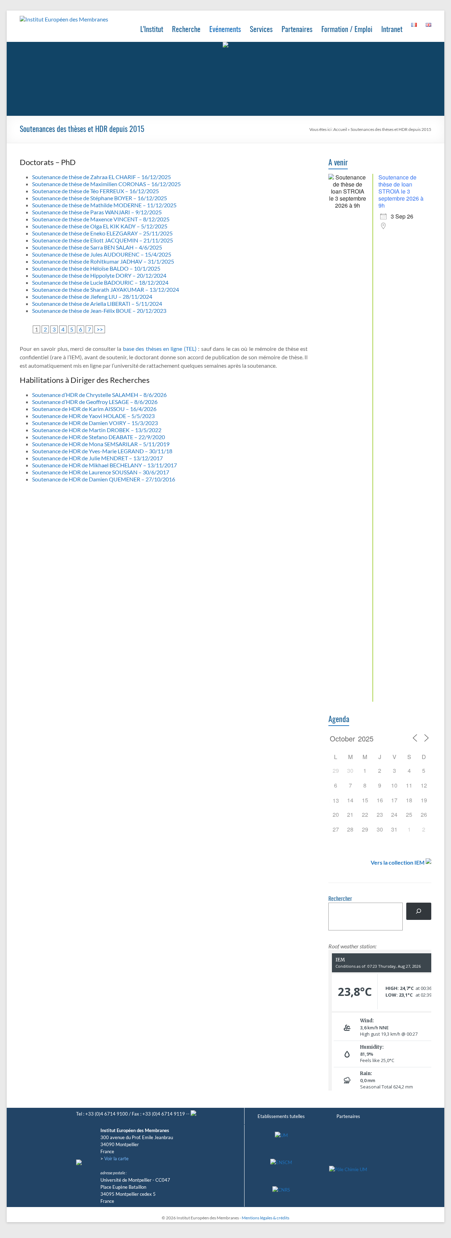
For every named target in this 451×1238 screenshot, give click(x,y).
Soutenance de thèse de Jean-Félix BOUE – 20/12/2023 (99, 310)
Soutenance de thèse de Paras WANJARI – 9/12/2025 (97, 212)
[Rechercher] (418, 911)
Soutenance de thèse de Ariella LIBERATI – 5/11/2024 (97, 303)
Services (261, 29)
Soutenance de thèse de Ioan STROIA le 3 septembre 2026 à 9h (401, 191)
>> (100, 329)
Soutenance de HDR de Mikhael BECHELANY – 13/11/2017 (104, 465)
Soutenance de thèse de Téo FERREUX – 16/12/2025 (95, 191)
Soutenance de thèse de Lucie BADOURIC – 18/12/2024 (100, 282)
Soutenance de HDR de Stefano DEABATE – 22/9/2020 (98, 437)
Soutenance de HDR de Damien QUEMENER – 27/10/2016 (103, 479)
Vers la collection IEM (398, 862)
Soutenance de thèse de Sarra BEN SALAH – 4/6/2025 (97, 247)
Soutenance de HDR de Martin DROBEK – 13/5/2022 (96, 430)
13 (336, 800)
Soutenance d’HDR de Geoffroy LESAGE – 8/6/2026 (94, 401)
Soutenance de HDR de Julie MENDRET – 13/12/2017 (97, 458)
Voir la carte (116, 1158)
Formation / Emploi (346, 29)
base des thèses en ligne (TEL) (160, 348)
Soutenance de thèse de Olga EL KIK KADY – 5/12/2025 (99, 226)
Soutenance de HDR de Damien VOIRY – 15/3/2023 (95, 422)
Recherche (186, 29)
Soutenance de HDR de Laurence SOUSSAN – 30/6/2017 (100, 472)
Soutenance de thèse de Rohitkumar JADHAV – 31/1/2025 (103, 261)
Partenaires (297, 29)
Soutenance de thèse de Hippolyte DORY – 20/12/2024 (99, 275)
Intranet (391, 29)
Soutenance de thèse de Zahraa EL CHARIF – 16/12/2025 (101, 176)
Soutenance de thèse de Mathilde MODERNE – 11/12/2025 (104, 205)
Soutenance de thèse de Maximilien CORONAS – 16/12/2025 (106, 184)
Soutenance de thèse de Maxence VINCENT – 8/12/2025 (100, 219)
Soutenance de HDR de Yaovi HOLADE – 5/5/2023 (93, 415)
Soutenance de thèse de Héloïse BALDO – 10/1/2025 (96, 268)
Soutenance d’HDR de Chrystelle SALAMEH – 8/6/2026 (99, 394)
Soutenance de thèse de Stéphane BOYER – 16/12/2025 (99, 198)
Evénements (225, 29)
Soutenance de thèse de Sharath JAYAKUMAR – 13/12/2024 (105, 289)
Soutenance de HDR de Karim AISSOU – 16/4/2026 (94, 408)
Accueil (340, 129)
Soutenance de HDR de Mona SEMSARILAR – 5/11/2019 (100, 444)
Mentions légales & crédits (265, 1217)
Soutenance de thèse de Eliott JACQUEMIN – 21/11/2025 (102, 240)
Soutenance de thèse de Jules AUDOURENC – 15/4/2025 (101, 254)
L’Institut (151, 29)
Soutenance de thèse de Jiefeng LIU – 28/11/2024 (92, 296)
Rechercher (340, 899)
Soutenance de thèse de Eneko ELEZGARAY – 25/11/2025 (102, 233)
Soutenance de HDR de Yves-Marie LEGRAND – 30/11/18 (102, 451)
